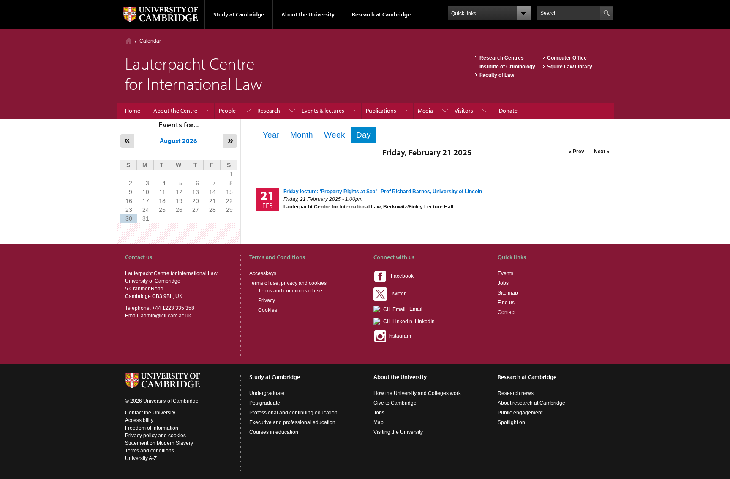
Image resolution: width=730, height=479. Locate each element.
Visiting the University (398, 432)
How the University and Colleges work (417, 393)
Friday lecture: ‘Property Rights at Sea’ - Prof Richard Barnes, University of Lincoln (382, 192)
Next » (602, 151)
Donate (508, 110)
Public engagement (520, 413)
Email (414, 309)
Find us (506, 303)
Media (425, 110)
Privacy (266, 300)
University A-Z (141, 458)
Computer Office (567, 58)
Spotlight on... (513, 422)
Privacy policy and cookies (155, 435)
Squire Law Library (569, 67)
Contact (506, 312)
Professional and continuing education (293, 413)
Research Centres (501, 58)
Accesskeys (262, 273)
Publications (381, 110)
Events (505, 273)
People (227, 110)
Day (366, 134)
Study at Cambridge (238, 14)
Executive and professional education (292, 422)
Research (268, 110)
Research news (516, 393)
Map (378, 422)
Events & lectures (323, 110)
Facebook (400, 276)
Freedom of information (151, 428)
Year (271, 134)
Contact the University (150, 413)
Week (334, 134)
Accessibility (139, 420)
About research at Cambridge (531, 403)
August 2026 (178, 140)
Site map (508, 293)
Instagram (399, 336)
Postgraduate (264, 403)
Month (301, 134)
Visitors (464, 110)
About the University (308, 14)
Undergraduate (266, 393)
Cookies (267, 310)
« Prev (576, 151)
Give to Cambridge (395, 403)
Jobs (503, 283)
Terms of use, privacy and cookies (288, 283)
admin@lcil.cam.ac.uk (166, 316)
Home (128, 40)
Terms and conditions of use (290, 291)
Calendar (150, 41)
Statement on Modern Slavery (159, 443)
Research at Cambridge (381, 14)
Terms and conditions (149, 451)
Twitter (396, 294)
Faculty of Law (496, 75)
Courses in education (273, 432)
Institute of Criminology (507, 67)
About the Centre (175, 110)
